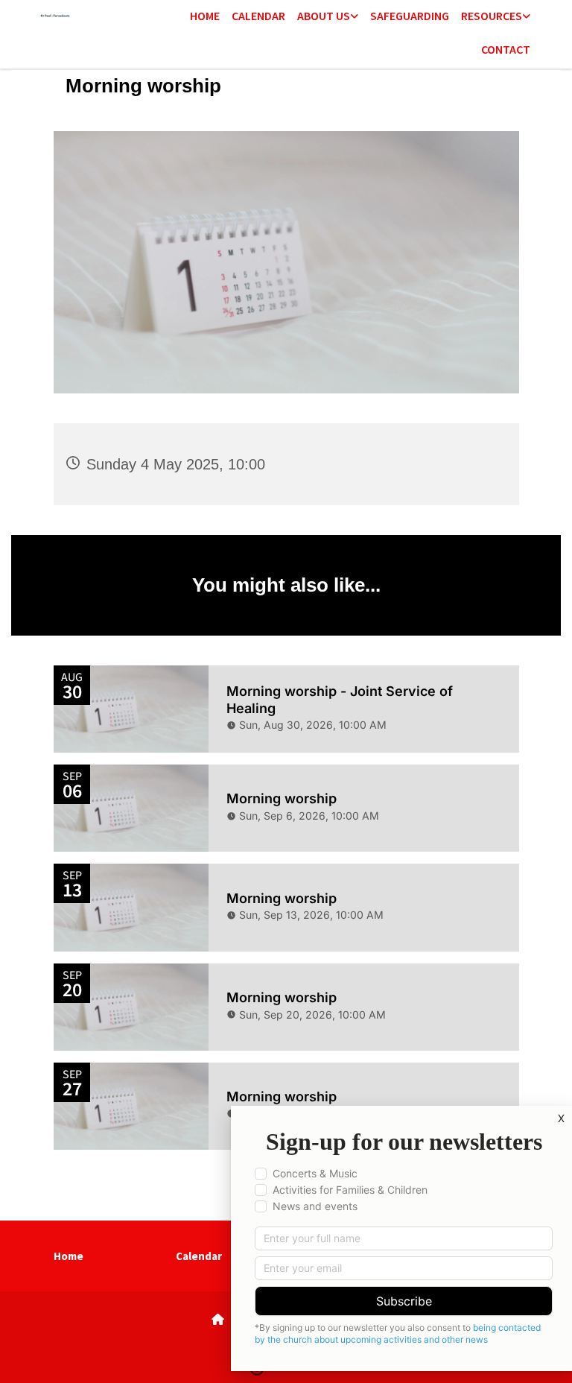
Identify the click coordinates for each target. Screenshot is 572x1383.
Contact (505, 49)
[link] (327, 17)
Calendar (258, 15)
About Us (323, 15)
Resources (491, 15)
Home (205, 15)
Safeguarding (409, 15)
